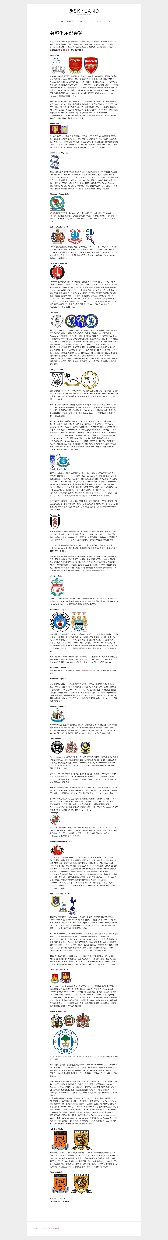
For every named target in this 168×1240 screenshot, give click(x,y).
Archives (100, 21)
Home (61, 21)
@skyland (84, 11)
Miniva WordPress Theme (50, 1228)
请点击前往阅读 (87, 670)
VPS (91, 21)
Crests (70, 21)
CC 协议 (66, 50)
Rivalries (81, 21)
